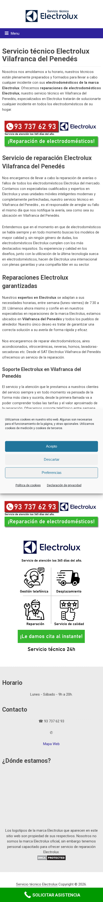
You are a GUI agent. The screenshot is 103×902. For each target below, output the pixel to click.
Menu (15, 33)
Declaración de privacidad (64, 485)
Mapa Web (51, 744)
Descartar (51, 459)
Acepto (51, 446)
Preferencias (52, 472)
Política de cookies (28, 485)
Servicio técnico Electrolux (36, 884)
